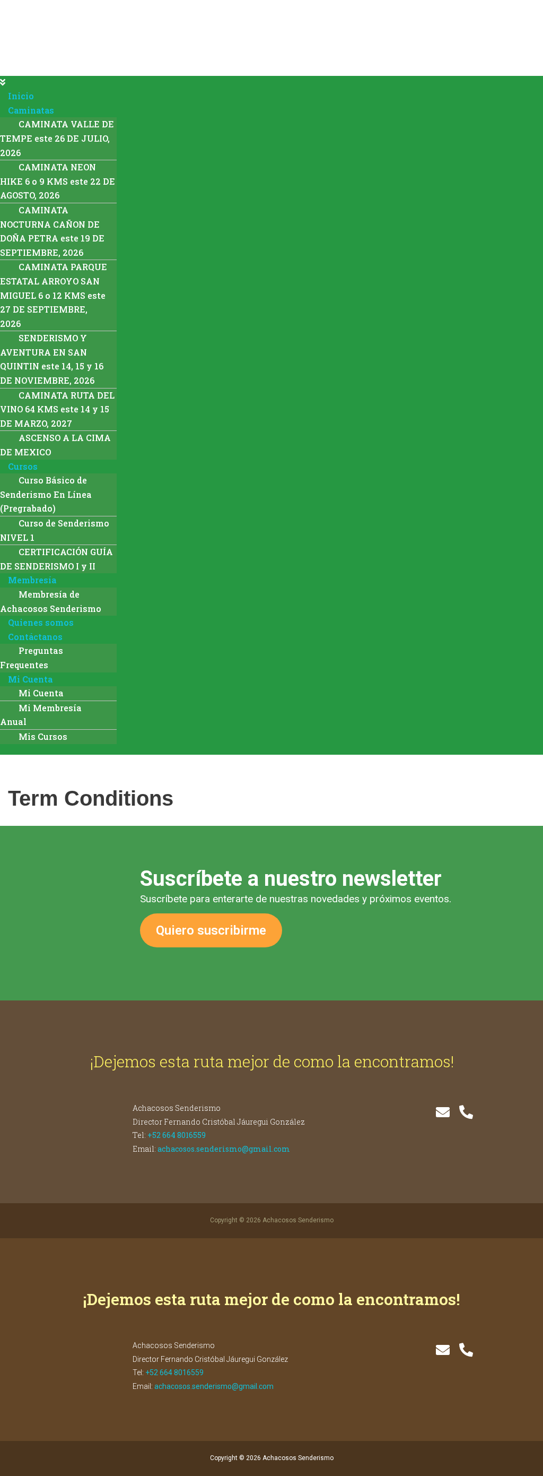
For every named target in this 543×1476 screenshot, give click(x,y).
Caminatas (31, 110)
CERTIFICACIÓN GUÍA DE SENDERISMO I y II (56, 559)
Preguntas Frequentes (31, 657)
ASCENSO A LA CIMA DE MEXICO (55, 445)
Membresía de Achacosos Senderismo (50, 601)
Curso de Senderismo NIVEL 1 (54, 530)
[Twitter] (443, 1112)
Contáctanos (35, 636)
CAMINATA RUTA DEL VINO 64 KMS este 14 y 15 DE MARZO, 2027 (57, 409)
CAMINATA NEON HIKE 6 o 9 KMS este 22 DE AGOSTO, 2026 (57, 181)
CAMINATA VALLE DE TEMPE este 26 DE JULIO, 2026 (57, 138)
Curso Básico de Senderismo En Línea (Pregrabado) (46, 494)
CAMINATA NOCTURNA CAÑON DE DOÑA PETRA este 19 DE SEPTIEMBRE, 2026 (52, 231)
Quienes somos (41, 622)
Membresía (32, 579)
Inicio (21, 95)
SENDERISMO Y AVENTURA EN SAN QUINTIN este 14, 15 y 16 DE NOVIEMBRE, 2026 (51, 359)
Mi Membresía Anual (41, 715)
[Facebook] (419, 1112)
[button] (271, 83)
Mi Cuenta (30, 679)
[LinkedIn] (466, 1112)
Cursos (23, 466)
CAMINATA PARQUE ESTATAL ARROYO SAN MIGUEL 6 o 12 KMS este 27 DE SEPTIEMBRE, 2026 (53, 295)
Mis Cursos (43, 736)
